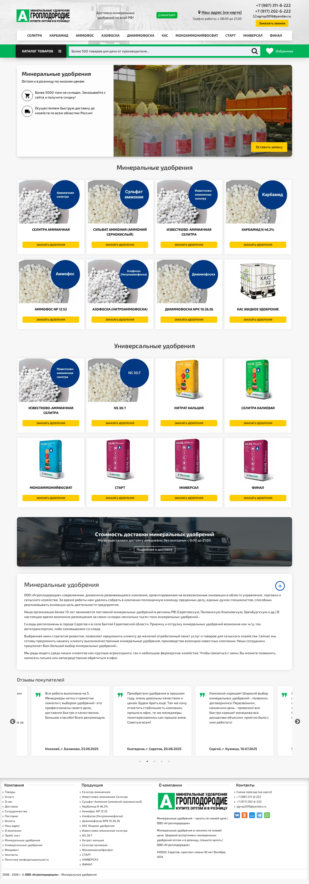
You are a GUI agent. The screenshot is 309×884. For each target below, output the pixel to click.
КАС (165, 35)
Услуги (9, 796)
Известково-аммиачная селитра (104, 830)
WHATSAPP (168, 15)
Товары (10, 791)
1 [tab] (140, 761)
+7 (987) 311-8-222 (273, 5)
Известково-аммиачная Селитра (105, 796)
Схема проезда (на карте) (254, 791)
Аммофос (85, 35)
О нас (8, 801)
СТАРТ (230, 35)
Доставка (11, 806)
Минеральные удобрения (22, 840)
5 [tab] (169, 761)
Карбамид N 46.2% (258, 229)
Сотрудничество (16, 811)
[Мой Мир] (252, 815)
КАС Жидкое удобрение (258, 309)
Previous (12, 721)
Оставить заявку (269, 147)
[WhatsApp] (267, 815)
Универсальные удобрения (23, 845)
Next (297, 721)
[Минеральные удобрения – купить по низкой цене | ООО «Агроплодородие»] (193, 800)
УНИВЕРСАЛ (252, 35)
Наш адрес (12, 825)
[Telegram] (259, 815)
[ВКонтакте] (237, 815)
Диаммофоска (140, 35)
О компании (13, 830)
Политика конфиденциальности (27, 859)
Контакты (11, 854)
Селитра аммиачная (51, 229)
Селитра (34, 35)
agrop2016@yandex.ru (274, 16)
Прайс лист (12, 835)
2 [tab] (147, 761)
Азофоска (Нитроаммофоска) (119, 309)
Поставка (11, 816)
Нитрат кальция (189, 408)
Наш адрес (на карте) (222, 12)
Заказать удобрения (50, 244)
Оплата (10, 820)
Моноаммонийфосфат (197, 35)
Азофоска (110, 35)
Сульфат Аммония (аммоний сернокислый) (112, 801)
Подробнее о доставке (155, 549)
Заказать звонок (272, 23)
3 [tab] (154, 761)
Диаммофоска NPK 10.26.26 (189, 309)
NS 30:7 (120, 408)
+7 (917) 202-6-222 (273, 10)
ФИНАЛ (276, 35)
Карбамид (58, 35)
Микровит (12, 849)
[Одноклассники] (244, 815)
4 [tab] (161, 761)
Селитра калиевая (258, 408)
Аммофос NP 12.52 (51, 309)
